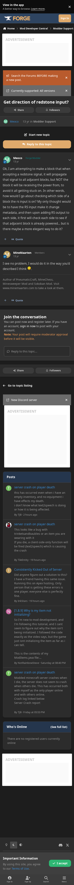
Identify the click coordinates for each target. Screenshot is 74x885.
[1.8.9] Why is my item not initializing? (32, 613)
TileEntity (23, 560)
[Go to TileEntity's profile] (8, 525)
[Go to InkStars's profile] (8, 570)
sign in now (28, 326)
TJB (20, 514)
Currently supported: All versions (33, 91)
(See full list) (59, 727)
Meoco (14, 121)
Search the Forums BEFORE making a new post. (32, 78)
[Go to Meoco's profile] (6, 121)
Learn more (7, 7)
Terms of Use (20, 868)
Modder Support (44, 121)
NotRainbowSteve (28, 663)
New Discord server (24, 400)
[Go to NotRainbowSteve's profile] (8, 611)
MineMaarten (22, 253)
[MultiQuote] (5, 239)
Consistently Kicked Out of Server (38, 570)
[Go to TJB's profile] (8, 488)
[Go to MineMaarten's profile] (7, 254)
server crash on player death (34, 487)
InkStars (22, 601)
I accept (62, 863)
